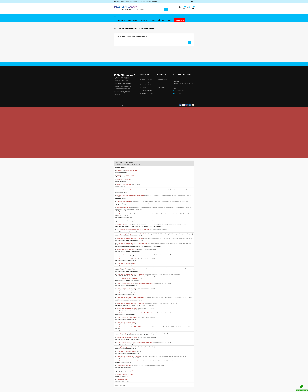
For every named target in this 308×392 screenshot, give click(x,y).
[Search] (166, 9)
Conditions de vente (147, 84)
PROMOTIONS (180, 20)
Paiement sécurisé (147, 90)
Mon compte (161, 87)
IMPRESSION (143, 20)
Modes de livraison (147, 79)
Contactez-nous (162, 79)
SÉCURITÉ (169, 20)
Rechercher (189, 42)
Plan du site (161, 82)
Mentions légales (146, 82)
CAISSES (152, 20)
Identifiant (161, 84)
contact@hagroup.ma (181, 93)
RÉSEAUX (161, 20)
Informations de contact (182, 74)
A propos (144, 87)
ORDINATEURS (121, 20)
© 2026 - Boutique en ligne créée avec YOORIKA (127, 105)
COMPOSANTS (132, 20)
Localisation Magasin (147, 93)
